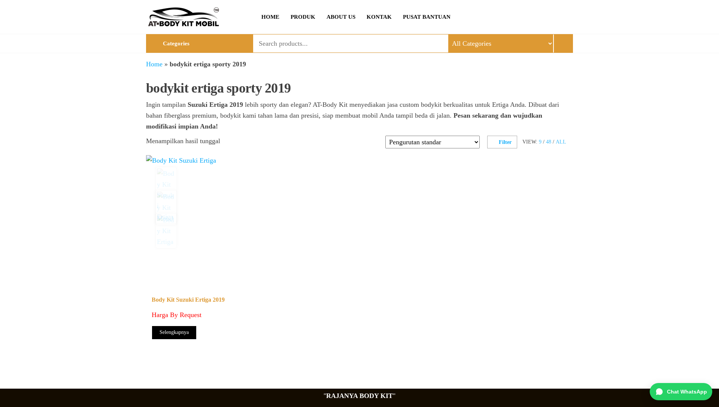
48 (548, 142)
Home (154, 64)
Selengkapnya (174, 332)
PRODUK (303, 17)
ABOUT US (341, 17)
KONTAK (379, 17)
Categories (176, 43)
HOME (270, 17)
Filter (505, 142)
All (561, 142)
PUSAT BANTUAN (426, 17)
